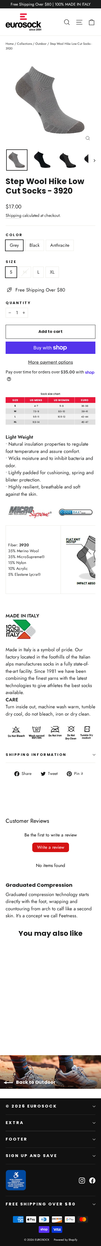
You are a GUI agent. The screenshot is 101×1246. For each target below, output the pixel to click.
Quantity (18, 303)
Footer (16, 1139)
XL (52, 272)
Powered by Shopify (65, 1240)
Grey (14, 245)
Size (11, 262)
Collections (24, 43)
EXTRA (15, 1122)
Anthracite (59, 245)
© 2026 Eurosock (31, 1106)
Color (14, 235)
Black (34, 245)
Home (10, 43)
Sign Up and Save (31, 1155)
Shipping (13, 215)
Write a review (50, 847)
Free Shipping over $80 (41, 1204)
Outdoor (41, 43)
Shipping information (36, 754)
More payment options (50, 362)
